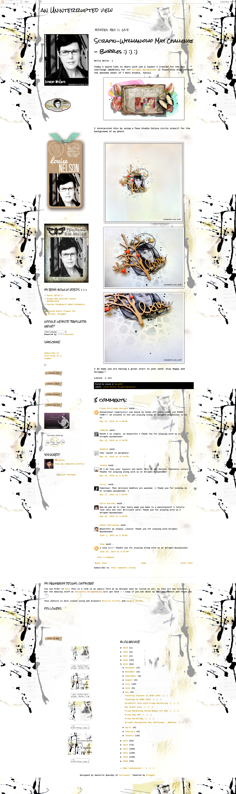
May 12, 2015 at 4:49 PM (113, 421)
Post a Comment (105, 557)
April (129, 728)
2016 (126, 660)
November (130, 672)
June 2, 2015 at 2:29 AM (113, 535)
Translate (68, 334)
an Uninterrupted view (77, 10)
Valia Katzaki (108, 503)
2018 (126, 652)
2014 (126, 741)
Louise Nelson (109, 387)
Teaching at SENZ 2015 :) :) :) (143, 699)
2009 (126, 761)
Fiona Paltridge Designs (114, 408)
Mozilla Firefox (111, 601)
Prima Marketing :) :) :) (139, 719)
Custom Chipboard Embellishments (66, 304)
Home (143, 563)
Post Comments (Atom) (123, 568)
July (128, 684)
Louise (61, 460)
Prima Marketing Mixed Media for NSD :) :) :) (152, 711)
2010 (126, 757)
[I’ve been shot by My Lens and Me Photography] (55, 447)
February (130, 732)
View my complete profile (69, 464)
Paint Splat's (55, 295)
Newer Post (101, 563)
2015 (126, 664)
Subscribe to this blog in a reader (52, 356)
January (130, 736)
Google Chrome (135, 601)
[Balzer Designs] (66, 475)
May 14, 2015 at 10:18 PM (114, 457)
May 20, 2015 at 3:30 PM (113, 516)
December (130, 668)
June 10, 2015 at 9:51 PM (114, 552)
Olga (102, 544)
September (131, 676)
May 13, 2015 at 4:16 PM (113, 440)
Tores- (103, 484)
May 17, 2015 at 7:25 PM (113, 495)
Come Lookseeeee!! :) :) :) (138, 768)
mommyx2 (104, 449)
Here (67, 589)
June (128, 688)
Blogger (150, 775)
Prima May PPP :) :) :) (138, 715)
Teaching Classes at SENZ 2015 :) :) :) (148, 696)
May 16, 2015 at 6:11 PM (113, 476)
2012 (126, 749)
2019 (126, 648)
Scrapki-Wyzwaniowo (144, 70)
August (129, 680)
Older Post (187, 563)
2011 (126, 753)
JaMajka (104, 430)
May (127, 692)
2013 (126, 745)
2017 (126, 656)
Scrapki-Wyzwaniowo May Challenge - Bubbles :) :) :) (156, 722)
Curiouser (124, 775)
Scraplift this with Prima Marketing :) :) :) (152, 703)
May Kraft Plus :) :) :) (139, 707)
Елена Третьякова (109, 525)
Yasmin (103, 465)
